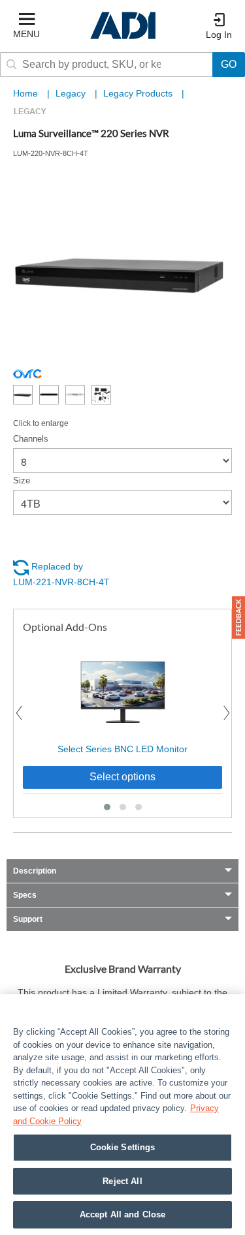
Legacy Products (139, 93)
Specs (25, 895)
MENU (26, 34)
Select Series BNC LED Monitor (122, 749)
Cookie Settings (122, 1147)
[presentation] (19, 713)
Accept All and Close (123, 1214)
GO (229, 64)
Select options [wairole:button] (122, 776)
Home (25, 93)
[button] (107, 807)
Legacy (72, 93)
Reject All (122, 1181)
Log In (219, 34)
